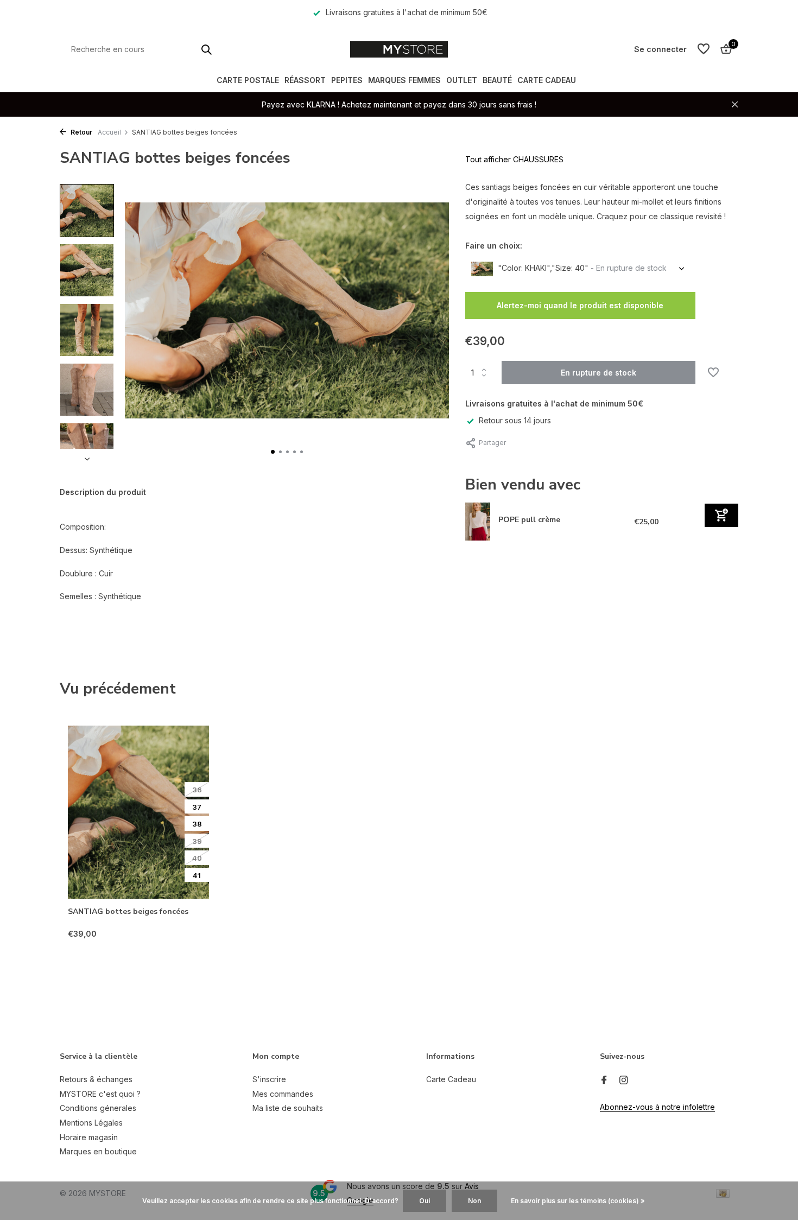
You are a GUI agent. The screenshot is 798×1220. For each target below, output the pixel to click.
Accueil (109, 132)
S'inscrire (269, 1079)
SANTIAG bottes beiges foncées (128, 912)
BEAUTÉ (497, 80)
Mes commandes (282, 1093)
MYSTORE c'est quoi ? (100, 1093)
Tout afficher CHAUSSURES (514, 159)
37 (196, 807)
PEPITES (347, 80)
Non (474, 1201)
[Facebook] (604, 1080)
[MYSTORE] (398, 49)
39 (197, 841)
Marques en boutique (98, 1151)
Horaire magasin (89, 1137)
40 (197, 858)
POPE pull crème (529, 519)
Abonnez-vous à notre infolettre (657, 1106)
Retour (80, 132)
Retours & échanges (96, 1079)
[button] (273, 452)
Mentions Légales (91, 1122)
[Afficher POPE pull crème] (478, 522)
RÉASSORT (305, 80)
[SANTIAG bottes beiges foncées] (138, 812)
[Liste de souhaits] (704, 49)
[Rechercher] (206, 49)
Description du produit (103, 492)
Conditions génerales (98, 1108)
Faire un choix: (493, 245)
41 (197, 875)
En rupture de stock (598, 372)
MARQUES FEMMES (404, 80)
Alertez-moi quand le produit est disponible (580, 305)
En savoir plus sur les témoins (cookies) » (578, 1201)
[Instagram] (623, 1080)
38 (197, 823)
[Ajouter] (721, 514)
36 (197, 789)
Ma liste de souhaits (287, 1108)
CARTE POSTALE (248, 80)
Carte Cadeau (546, 80)
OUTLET (461, 80)
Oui (424, 1201)
